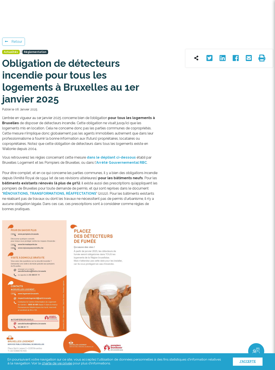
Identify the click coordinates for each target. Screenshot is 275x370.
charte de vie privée (57, 363)
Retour (16, 42)
